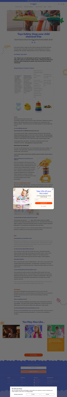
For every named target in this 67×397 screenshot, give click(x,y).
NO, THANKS (43, 206)
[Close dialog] (52, 189)
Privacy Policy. (30, 391)
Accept (32, 394)
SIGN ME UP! (43, 203)
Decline (47, 394)
